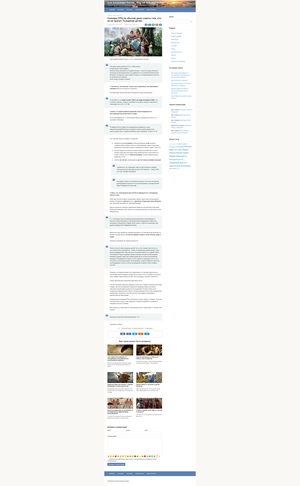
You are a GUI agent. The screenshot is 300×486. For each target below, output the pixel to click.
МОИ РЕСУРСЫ (151, 9)
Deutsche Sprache (177, 33)
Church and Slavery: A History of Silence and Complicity (147, 358)
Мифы (185, 149)
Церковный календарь (180, 166)
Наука (173, 49)
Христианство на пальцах (179, 80)
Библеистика (175, 42)
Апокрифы (180, 147)
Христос (183, 162)
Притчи (173, 55)
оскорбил (131, 59)
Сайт (146, 430)
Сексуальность (176, 159)
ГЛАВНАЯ (112, 9)
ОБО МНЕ (129, 9)
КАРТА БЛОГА (139, 9)
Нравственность (133, 24)
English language (176, 36)
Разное (173, 58)
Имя (109, 430)
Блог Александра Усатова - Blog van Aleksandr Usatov (136, 2)
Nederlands (174, 39)
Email (128, 430)
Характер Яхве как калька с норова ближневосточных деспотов (120, 385)
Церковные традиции (178, 61)
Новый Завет (127, 328)
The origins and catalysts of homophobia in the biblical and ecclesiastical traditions (117, 358)
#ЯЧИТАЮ (121, 9)
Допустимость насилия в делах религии (148, 385)
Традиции (149, 328)
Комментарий (111, 436)
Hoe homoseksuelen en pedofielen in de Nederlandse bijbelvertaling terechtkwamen (120, 411)
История (174, 46)
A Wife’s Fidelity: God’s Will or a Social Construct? (149, 411)
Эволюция (172, 168)
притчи (178, 168)
